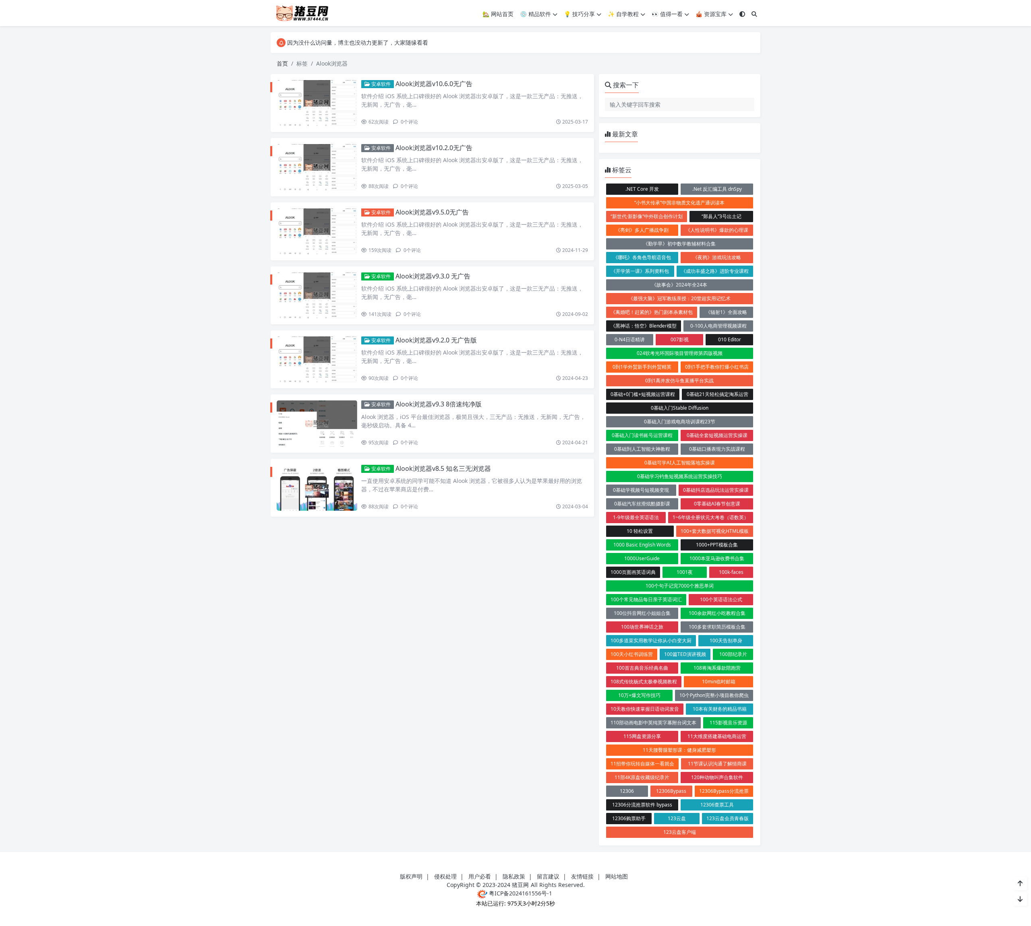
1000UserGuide (642, 558)
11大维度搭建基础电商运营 (716, 736)
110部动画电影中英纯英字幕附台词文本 (653, 722)
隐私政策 (514, 876)
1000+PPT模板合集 (717, 544)
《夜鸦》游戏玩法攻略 (717, 257)
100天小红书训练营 (632, 654)
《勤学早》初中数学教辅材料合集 (679, 243)
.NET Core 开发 (642, 189)
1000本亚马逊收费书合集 (716, 558)
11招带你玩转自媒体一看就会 (642, 763)
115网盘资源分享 (642, 736)
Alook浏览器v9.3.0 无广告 (432, 276)
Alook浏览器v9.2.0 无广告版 (436, 340)
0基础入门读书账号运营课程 (642, 435)
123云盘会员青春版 (727, 818)
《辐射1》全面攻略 (726, 312)
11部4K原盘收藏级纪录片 (642, 777)
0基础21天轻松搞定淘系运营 (717, 394)
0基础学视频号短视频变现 (641, 490)
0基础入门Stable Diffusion (679, 407)
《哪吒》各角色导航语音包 (642, 257)
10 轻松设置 (640, 531)
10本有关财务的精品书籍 (720, 708)
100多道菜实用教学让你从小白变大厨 (651, 640)
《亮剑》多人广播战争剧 (642, 230)
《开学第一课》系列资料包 (640, 271)
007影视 (680, 339)
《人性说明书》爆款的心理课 (716, 230)
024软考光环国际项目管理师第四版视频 (680, 353)
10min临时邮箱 (718, 681)
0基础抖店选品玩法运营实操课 (716, 490)
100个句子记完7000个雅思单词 (680, 585)
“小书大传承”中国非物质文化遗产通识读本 (679, 202)
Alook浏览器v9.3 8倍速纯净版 (438, 404)
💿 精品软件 (535, 14)
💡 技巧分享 (579, 14)
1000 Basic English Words (642, 544)
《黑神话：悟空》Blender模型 (644, 325)
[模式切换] (742, 14)
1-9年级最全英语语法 (636, 517)
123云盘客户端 (679, 832)
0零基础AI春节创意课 (717, 503)
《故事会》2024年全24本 (679, 284)
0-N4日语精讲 (630, 339)
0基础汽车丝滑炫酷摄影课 (642, 503)
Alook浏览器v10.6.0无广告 (433, 83)
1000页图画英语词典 (633, 572)
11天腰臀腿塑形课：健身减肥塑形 (679, 750)
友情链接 (582, 876)
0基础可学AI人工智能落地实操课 (679, 462)
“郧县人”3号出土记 (721, 216)
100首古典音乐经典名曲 (642, 667)
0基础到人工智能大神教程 (642, 448)
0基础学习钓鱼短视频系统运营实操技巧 (679, 476)
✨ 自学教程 (623, 14)
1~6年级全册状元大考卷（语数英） (711, 517)
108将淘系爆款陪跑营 (717, 667)
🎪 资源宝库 (711, 14)
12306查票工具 (717, 804)
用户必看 (479, 876)
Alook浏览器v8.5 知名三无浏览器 (443, 468)
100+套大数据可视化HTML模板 (715, 531)
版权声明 (411, 876)
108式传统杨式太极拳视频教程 (644, 681)
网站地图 (616, 876)
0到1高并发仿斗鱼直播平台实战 (679, 380)
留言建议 (548, 876)
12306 (627, 791)
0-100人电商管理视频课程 (718, 325)
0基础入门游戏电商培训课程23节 (679, 421)
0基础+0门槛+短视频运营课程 (643, 394)
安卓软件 (380, 83)
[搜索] (754, 14)
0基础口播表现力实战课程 (717, 448)
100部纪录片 (733, 654)
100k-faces (731, 572)
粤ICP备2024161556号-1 (519, 893)
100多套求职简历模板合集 (717, 626)
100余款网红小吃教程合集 (717, 613)
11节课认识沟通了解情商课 (717, 763)
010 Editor (729, 339)
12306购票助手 (629, 818)
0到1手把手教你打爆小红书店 (717, 366)
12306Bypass (671, 791)
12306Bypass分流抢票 (724, 791)
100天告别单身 (726, 640)
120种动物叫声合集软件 (717, 777)
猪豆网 (520, 885)
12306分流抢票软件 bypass (642, 804)
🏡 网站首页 (497, 14)
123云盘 (677, 818)
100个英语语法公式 (721, 599)
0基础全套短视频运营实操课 (717, 435)
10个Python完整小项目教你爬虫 (714, 695)
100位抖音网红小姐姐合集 (642, 613)
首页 (282, 63)
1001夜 (685, 572)
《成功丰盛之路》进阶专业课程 (715, 271)
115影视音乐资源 (728, 722)
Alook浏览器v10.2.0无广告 (433, 147)
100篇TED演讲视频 (685, 654)
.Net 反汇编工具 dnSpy (717, 189)
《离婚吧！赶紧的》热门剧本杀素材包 (652, 312)
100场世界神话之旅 (642, 626)
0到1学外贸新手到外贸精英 (642, 366)
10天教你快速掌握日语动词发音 (645, 708)
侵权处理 (445, 876)
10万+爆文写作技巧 (639, 695)
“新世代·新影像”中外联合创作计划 (647, 216)
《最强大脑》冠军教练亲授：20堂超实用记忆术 (679, 298)
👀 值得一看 (667, 14)
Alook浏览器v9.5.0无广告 (432, 212)
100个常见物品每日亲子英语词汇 (646, 599)
